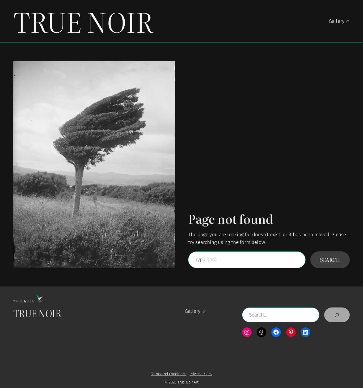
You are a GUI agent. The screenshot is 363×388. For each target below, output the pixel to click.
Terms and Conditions (169, 374)
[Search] (337, 314)
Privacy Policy (200, 374)
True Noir (83, 21)
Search (330, 259)
